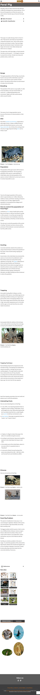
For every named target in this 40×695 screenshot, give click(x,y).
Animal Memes (29, 687)
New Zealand (5, 416)
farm (8, 211)
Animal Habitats (22, 687)
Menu (1, 1)
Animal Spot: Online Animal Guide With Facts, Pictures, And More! (18, 690)
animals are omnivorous (11, 121)
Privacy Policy (10, 687)
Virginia (15, 261)
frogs (1, 127)
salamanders (6, 127)
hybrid (5, 414)
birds (18, 129)
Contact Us (16, 687)
